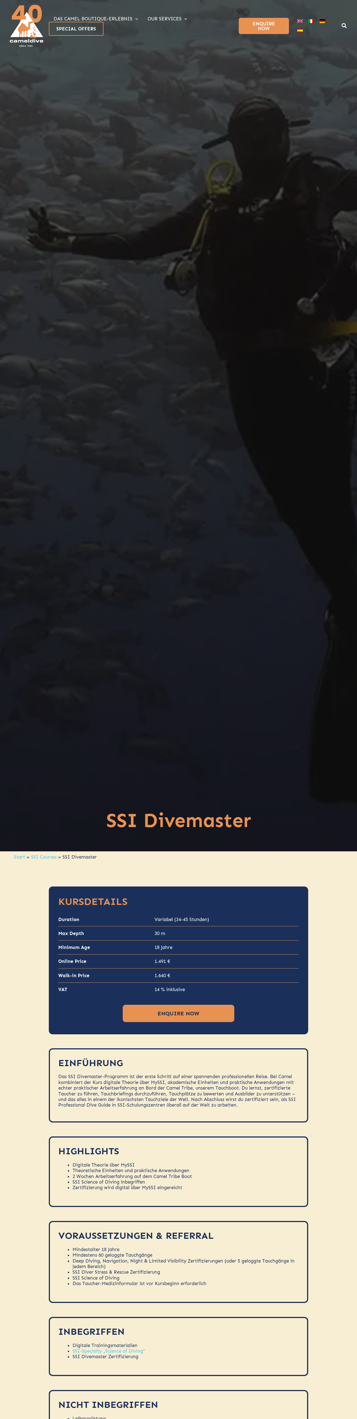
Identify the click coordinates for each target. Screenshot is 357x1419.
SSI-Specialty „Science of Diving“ (109, 1351)
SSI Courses (44, 857)
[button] (344, 26)
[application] (135, 18)
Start (19, 857)
